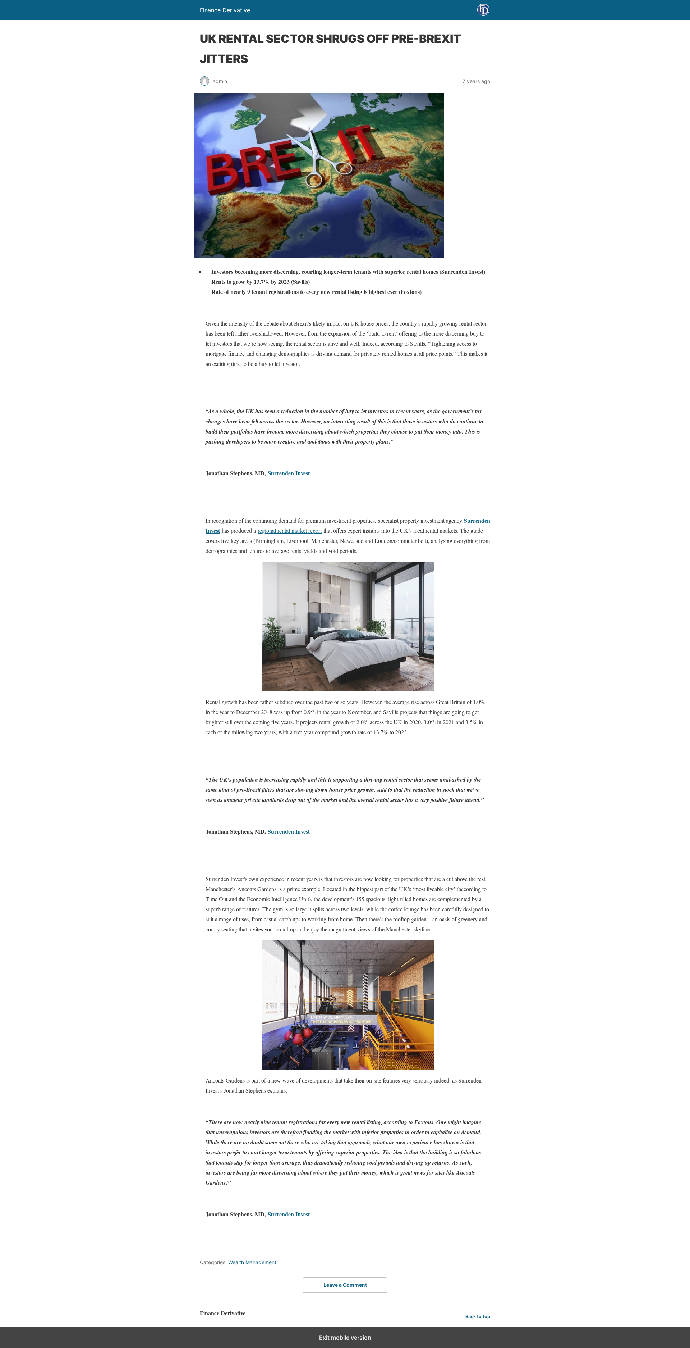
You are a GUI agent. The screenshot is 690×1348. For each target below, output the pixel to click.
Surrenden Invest (289, 473)
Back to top (477, 1316)
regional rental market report (290, 530)
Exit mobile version (345, 1337)
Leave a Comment (345, 1285)
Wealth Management (252, 1262)
